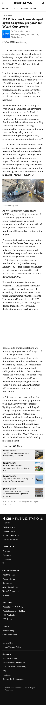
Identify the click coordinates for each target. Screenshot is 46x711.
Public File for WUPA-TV (12, 607)
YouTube (6, 551)
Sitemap (5, 595)
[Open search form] (43, 3)
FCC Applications (9, 615)
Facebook (6, 555)
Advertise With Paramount (13, 663)
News (16, 8)
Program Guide (8, 579)
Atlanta (5, 8)
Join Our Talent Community (14, 667)
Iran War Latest (8, 531)
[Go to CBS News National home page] (23, 3)
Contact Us (7, 583)
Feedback (6, 675)
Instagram (6, 559)
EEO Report (7, 619)
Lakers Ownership (10, 540)
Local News (7, 15)
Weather (24, 8)
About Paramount (9, 659)
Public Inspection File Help (13, 611)
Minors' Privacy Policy (11, 647)
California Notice (9, 635)
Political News (8, 527)
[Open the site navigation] (8, 3)
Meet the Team (8, 575)
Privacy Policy (8, 631)
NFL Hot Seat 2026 (10, 535)
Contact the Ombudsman (13, 679)
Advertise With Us (10, 587)
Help (4, 671)
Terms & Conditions (10, 591)
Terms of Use (7, 643)
